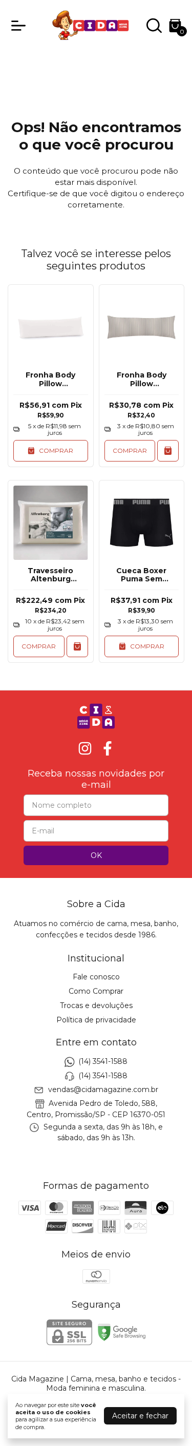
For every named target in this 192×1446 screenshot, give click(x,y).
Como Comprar (96, 991)
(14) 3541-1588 (102, 1061)
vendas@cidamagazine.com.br (103, 1089)
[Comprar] (168, 451)
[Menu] (20, 25)
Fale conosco (96, 976)
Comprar (130, 450)
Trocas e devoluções (96, 1005)
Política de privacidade (96, 1019)
